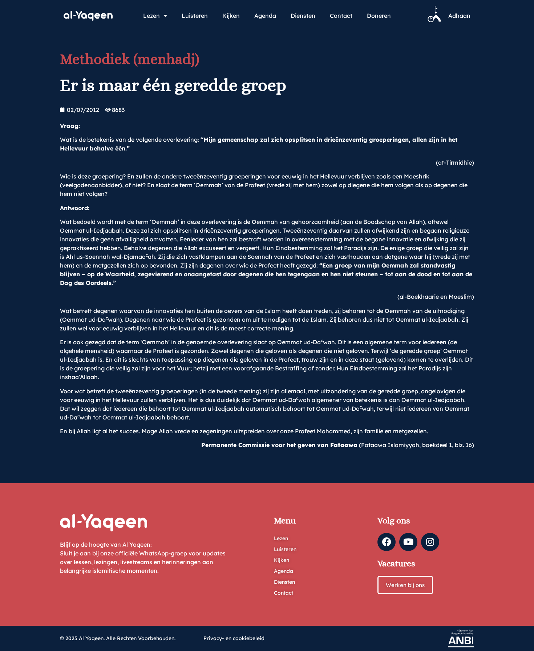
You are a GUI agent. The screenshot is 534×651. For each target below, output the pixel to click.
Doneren (379, 15)
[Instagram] (430, 542)
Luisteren (195, 15)
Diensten (303, 15)
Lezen (151, 15)
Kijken (231, 15)
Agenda (265, 15)
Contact (341, 15)
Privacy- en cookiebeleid (233, 638)
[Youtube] (408, 542)
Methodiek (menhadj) (129, 59)
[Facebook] (386, 542)
